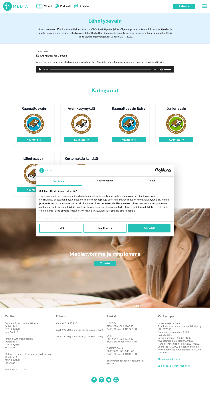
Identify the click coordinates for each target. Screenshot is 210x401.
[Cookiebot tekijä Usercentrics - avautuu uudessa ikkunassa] (157, 170)
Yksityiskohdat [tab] (105, 180)
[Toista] (40, 69)
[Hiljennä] (161, 69)
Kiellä (61, 228)
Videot (48, 6)
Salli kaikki (149, 228)
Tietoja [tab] (151, 180)
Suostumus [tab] (59, 181)
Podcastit (66, 6)
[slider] (168, 69)
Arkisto (84, 6)
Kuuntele (32, 139)
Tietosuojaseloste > (169, 359)
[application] (105, 69)
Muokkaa (103, 228)
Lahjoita (184, 6)
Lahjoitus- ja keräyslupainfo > (174, 365)
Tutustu (105, 263)
